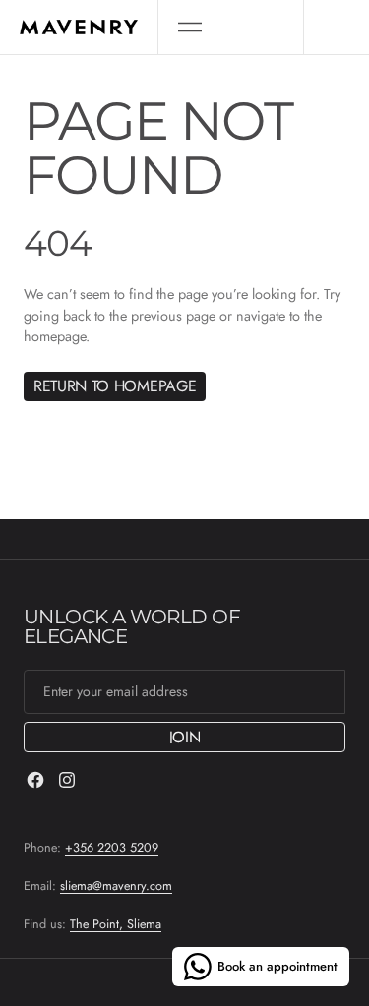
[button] (189, 27)
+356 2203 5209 (111, 848)
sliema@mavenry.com (116, 886)
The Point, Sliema (115, 924)
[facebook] (35, 780)
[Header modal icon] (190, 27)
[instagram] (67, 780)
